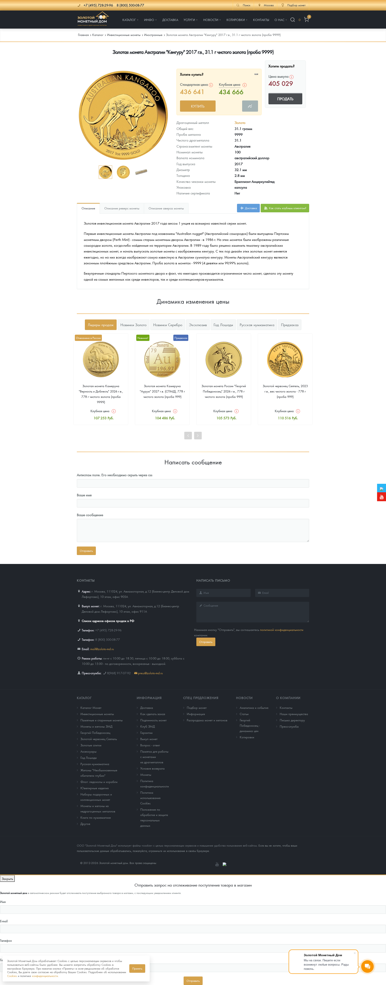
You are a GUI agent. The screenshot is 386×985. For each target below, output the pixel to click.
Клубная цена (229, 84)
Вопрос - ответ (150, 745)
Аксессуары (88, 751)
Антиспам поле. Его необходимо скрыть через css (114, 474)
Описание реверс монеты (121, 208)
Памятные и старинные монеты (101, 720)
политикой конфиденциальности (281, 630)
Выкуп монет (148, 739)
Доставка (250, 208)
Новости (244, 698)
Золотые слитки (90, 745)
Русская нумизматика (94, 764)
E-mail (4, 921)
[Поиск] (292, 20)
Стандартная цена (194, 84)
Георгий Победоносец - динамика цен (250, 725)
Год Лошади (88, 757)
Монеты (145, 774)
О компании (288, 698)
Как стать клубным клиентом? (287, 208)
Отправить (205, 642)
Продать (285, 98)
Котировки (247, 737)
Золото (240, 122)
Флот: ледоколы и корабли (98, 782)
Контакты (286, 707)
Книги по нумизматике (95, 817)
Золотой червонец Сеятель (98, 739)
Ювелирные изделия (94, 788)
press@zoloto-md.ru (150, 673)
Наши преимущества (294, 714)
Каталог (84, 698)
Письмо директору (292, 720)
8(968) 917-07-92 (119, 673)
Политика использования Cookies (150, 797)
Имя (3, 901)
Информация (149, 698)
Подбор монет (197, 707)
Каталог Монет (90, 707)
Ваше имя (84, 494)
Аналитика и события (254, 707)
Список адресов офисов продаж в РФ (108, 621)
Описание (88, 208)
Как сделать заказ (152, 714)
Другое (85, 824)
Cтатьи (244, 714)
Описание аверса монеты (166, 208)
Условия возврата (152, 768)
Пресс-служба (289, 726)
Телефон (6, 940)
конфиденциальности (45, 976)
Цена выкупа (279, 76)
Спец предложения (200, 698)
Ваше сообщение (90, 514)
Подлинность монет (153, 720)
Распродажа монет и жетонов (207, 720)
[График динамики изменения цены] (250, 106)
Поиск (246, 5)
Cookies (12, 976)
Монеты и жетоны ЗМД (96, 726)
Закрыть (7, 878)
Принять (137, 968)
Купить (198, 106)
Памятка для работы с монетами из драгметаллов (154, 756)
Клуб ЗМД (147, 726)
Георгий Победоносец (95, 732)
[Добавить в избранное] (256, 74)
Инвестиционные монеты (97, 714)
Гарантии (146, 732)
